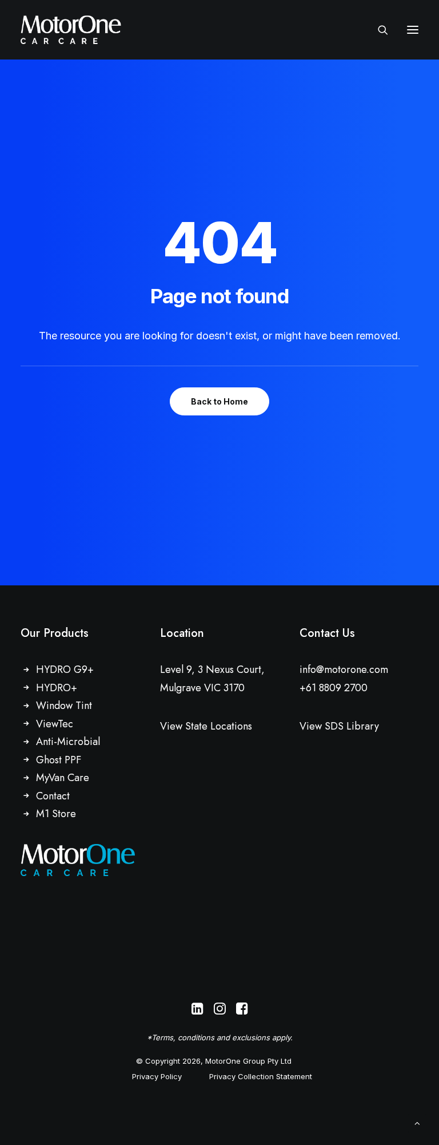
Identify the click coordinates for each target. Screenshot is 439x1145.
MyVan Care (62, 777)
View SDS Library (339, 726)
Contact (53, 796)
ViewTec (54, 723)
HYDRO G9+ (65, 669)
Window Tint (64, 705)
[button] (412, 30)
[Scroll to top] (417, 1122)
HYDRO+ (56, 687)
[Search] (378, 30)
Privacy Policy (157, 1076)
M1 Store (56, 813)
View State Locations (206, 726)
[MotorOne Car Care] (71, 29)
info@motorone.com (344, 669)
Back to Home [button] (219, 401)
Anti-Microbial (68, 741)
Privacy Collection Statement (260, 1076)
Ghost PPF (58, 759)
